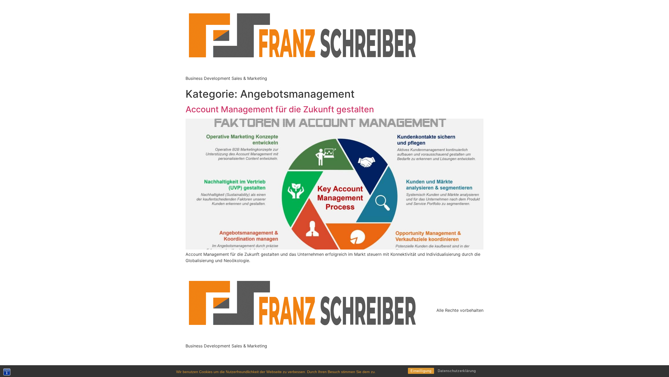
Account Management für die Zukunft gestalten (280, 109)
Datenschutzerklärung (457, 371)
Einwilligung (421, 371)
